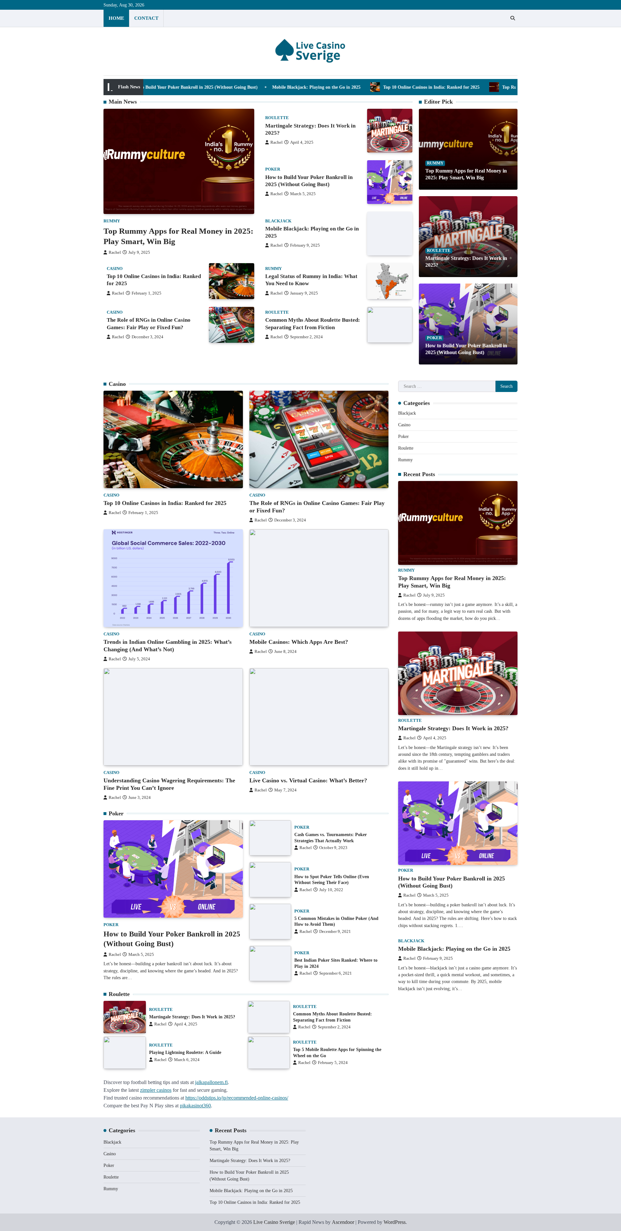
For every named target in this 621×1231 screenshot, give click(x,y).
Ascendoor (343, 1222)
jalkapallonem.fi (211, 1082)
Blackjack (278, 221)
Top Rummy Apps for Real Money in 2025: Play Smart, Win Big (502, 87)
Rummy (112, 221)
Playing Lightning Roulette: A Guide (185, 1052)
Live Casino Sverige (274, 1222)
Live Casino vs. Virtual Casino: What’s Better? (308, 780)
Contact (146, 18)
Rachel (115, 252)
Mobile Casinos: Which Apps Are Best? (298, 642)
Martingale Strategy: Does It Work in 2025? (192, 1016)
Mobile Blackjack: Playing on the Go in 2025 (253, 87)
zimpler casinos (155, 1090)
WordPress (395, 1222)
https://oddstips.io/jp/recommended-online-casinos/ (236, 1098)
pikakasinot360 (195, 1105)
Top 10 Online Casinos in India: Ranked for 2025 (368, 87)
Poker (272, 169)
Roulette (277, 118)
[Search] (513, 18)
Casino (115, 268)
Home (116, 18)
